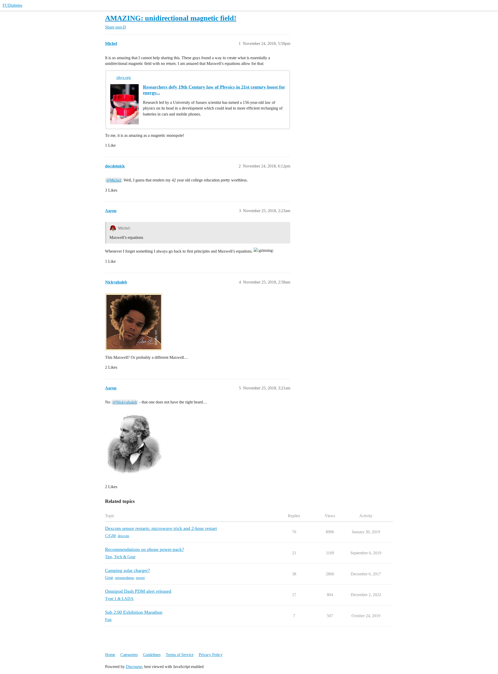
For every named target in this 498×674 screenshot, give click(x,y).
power (140, 578)
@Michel (113, 180)
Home (110, 654)
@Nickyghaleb (125, 402)
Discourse (134, 666)
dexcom (123, 536)
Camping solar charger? (127, 570)
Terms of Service (179, 654)
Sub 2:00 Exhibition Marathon (133, 612)
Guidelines (152, 654)
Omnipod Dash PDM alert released (138, 591)
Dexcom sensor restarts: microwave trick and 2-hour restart (161, 528)
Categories (129, 654)
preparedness (124, 578)
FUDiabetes (12, 5)
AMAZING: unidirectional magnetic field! (170, 18)
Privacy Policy (211, 654)
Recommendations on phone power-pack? (144, 549)
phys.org (123, 77)
